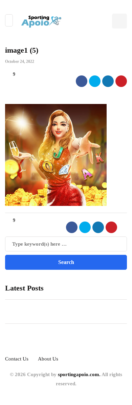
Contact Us (16, 359)
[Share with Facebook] (81, 81)
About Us (48, 359)
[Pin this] (121, 81)
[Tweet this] (95, 81)
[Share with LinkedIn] (108, 81)
